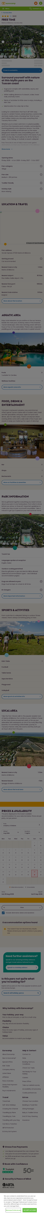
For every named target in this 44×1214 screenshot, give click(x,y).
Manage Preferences (13, 1210)
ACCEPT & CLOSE (30, 1210)
